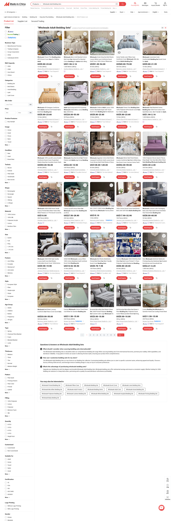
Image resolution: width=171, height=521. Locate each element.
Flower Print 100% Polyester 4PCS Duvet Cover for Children (128, 110)
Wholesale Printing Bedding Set (147, 394)
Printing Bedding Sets (47, 8)
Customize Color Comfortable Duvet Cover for (154, 59)
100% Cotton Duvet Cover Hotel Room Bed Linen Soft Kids (128, 209)
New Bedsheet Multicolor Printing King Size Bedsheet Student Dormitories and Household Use (155, 261)
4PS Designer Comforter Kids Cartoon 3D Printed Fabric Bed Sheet (49, 110)
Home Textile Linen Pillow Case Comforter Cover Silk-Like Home (127, 59)
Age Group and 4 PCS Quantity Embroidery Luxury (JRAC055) (76, 110)
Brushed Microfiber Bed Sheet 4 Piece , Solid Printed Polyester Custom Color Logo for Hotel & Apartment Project (101, 311)
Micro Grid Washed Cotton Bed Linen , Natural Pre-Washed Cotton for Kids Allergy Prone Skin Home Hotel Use (75, 59)
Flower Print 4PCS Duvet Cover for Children (49, 59)
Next (120, 335)
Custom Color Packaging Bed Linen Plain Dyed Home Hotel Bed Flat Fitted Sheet (154, 210)
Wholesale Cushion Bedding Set (76, 394)
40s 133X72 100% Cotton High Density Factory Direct (102, 209)
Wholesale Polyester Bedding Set (52, 394)
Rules (165, 12)
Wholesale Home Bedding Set (135, 389)
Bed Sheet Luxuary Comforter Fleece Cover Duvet (49, 310)
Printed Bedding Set (106, 8)
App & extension (143, 12)
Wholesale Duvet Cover (110, 385)
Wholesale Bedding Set (91, 385)
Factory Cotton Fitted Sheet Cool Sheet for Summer (76, 310)
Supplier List (22, 21)
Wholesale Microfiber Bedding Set (52, 389)
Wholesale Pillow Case (72, 385)
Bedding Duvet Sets (59, 8)
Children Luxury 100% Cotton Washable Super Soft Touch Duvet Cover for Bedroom (102, 110)
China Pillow (83, 8)
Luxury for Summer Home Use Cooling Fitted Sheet (155, 310)
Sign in (165, 5)
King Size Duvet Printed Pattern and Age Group (76, 160)
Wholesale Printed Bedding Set (51, 385)
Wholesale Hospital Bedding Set (123, 394)
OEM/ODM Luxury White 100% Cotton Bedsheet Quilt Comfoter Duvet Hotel (75, 261)
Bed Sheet (76, 8)
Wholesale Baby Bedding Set (50, 398)
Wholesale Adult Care (114, 389)
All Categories (11, 12)
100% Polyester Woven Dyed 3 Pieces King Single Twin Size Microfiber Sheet (154, 160)
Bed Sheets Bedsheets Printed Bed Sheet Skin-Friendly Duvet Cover (101, 261)
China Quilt (69, 8)
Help (131, 12)
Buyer (121, 12)
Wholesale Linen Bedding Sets (131, 385)
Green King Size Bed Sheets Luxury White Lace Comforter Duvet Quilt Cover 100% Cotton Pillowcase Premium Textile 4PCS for (102, 59)
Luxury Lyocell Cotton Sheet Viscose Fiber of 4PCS (75, 210)
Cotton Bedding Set (94, 8)
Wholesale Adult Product (74, 389)
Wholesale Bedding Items (95, 389)
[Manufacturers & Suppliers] (15, 4)
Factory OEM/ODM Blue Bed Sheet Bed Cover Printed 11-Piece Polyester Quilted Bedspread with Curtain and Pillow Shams (128, 261)
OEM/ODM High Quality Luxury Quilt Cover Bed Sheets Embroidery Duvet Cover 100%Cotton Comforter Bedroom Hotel (49, 261)
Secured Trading (37, 21)
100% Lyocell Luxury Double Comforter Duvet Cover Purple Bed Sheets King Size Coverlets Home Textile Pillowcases (50, 160)
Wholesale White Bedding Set (100, 394)
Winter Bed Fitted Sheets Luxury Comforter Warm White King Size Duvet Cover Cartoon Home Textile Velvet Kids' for (128, 160)
